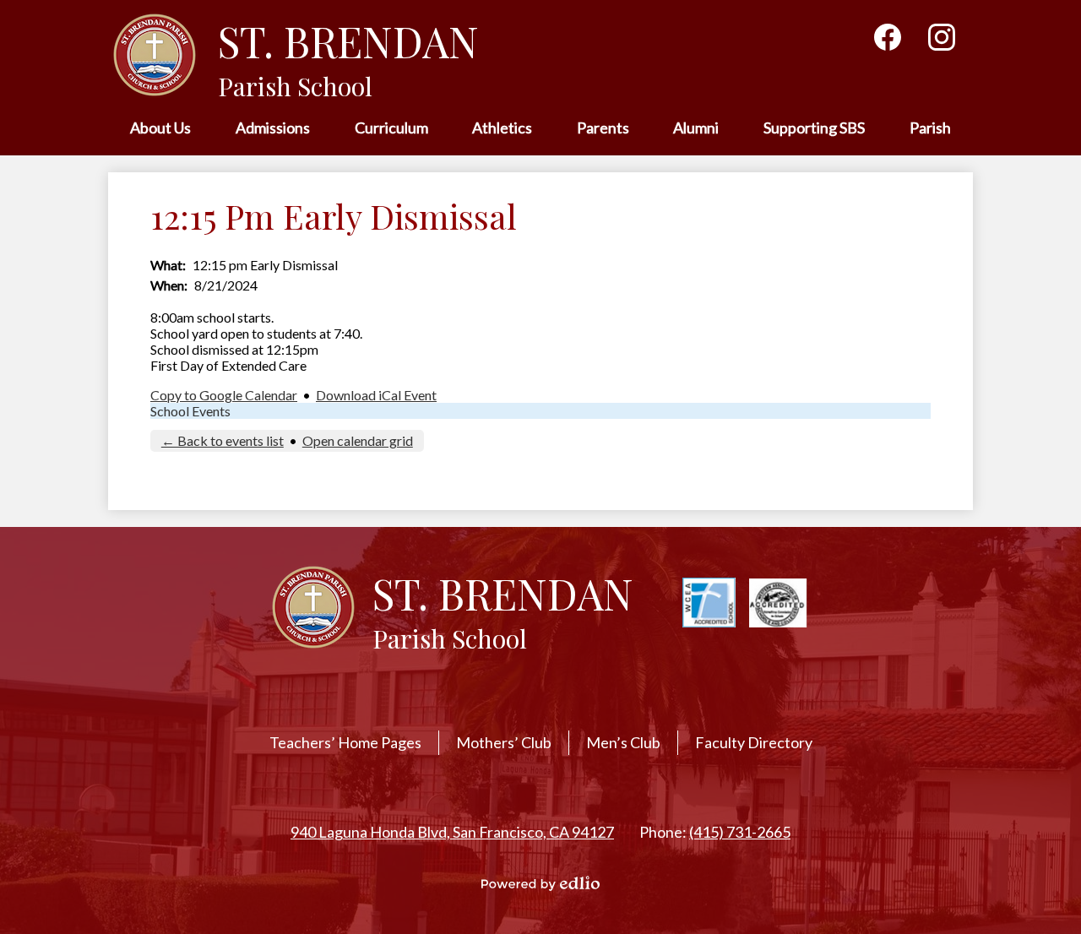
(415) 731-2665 (739, 832)
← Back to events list (222, 440)
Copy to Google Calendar (223, 395)
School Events (190, 411)
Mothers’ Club (503, 742)
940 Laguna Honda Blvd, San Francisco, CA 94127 (452, 832)
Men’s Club (623, 742)
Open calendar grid (357, 440)
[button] (160, 128)
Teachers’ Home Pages (345, 742)
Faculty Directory (753, 742)
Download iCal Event (376, 395)
